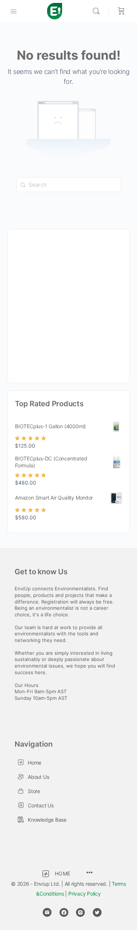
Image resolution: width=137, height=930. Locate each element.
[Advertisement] (68, 305)
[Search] (98, 11)
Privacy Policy (84, 893)
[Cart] (121, 11)
